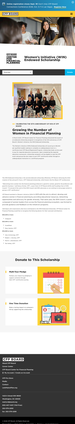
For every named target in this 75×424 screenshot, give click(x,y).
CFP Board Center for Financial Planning (17, 370)
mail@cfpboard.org (9, 402)
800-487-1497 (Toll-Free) (12, 405)
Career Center (7, 366)
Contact (5, 384)
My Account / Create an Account (17, 373)
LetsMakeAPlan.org (9, 388)
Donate (70, 72)
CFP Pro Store (7, 378)
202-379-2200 (7, 408)
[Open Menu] (71, 14)
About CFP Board (9, 363)
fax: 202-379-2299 (9, 411)
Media (4, 381)
